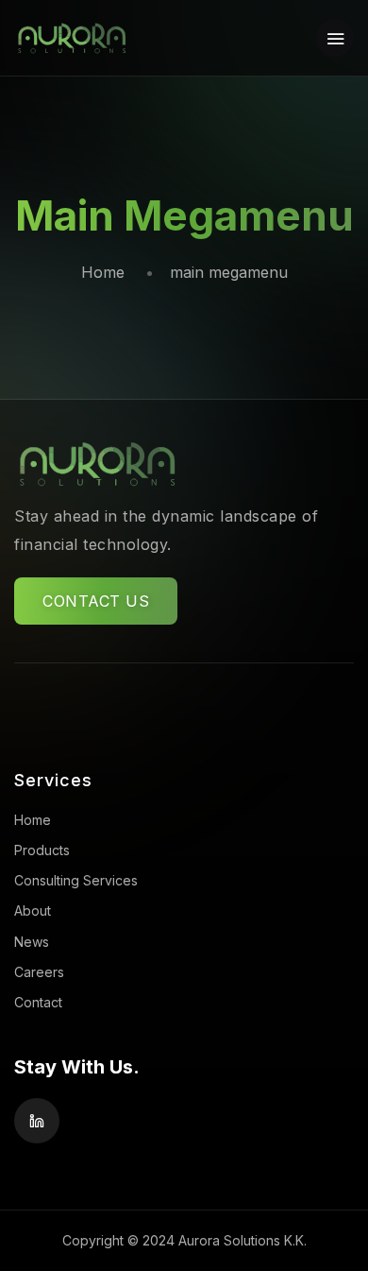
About (32, 910)
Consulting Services (76, 880)
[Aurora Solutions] (70, 38)
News (31, 942)
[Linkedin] (36, 1120)
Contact (38, 1002)
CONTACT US (95, 601)
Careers (39, 972)
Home (103, 272)
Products (42, 850)
